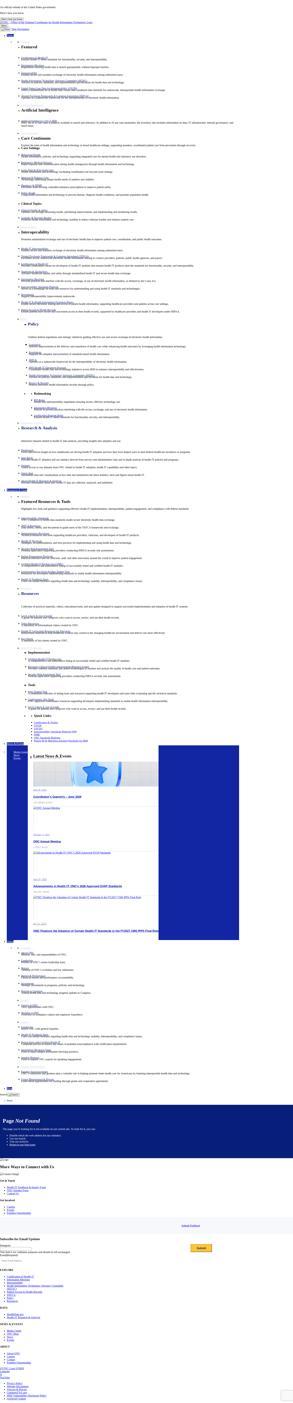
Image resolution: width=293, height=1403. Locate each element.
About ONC (13, 1353)
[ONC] (8, 1368)
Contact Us (13, 1193)
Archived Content (16, 1398)
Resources (30, 593)
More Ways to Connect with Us (27, 1167)
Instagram (5, 1245)
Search (3, 1094)
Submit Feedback (190, 1225)
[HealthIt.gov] (46, 22)
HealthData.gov (15, 1314)
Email (9, 1255)
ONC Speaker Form (17, 1190)
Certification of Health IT (20, 1276)
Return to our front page (22, 1144)
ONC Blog (13, 1333)
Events (10, 1209)
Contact (11, 1359)
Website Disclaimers (17, 1386)
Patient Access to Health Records (24, 1291)
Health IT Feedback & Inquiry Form (26, 1187)
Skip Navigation (20, 29)
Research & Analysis (39, 428)
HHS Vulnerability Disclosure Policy (26, 1395)
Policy (33, 324)
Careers (11, 1206)
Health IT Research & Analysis (23, 1317)
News (10, 1337)
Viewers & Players (17, 1389)
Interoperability (15, 1282)
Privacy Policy (14, 1383)
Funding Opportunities (19, 1213)
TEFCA (11, 1295)
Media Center (14, 1330)
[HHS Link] (20, 1368)
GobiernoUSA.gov (17, 1392)
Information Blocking (18, 1279)
